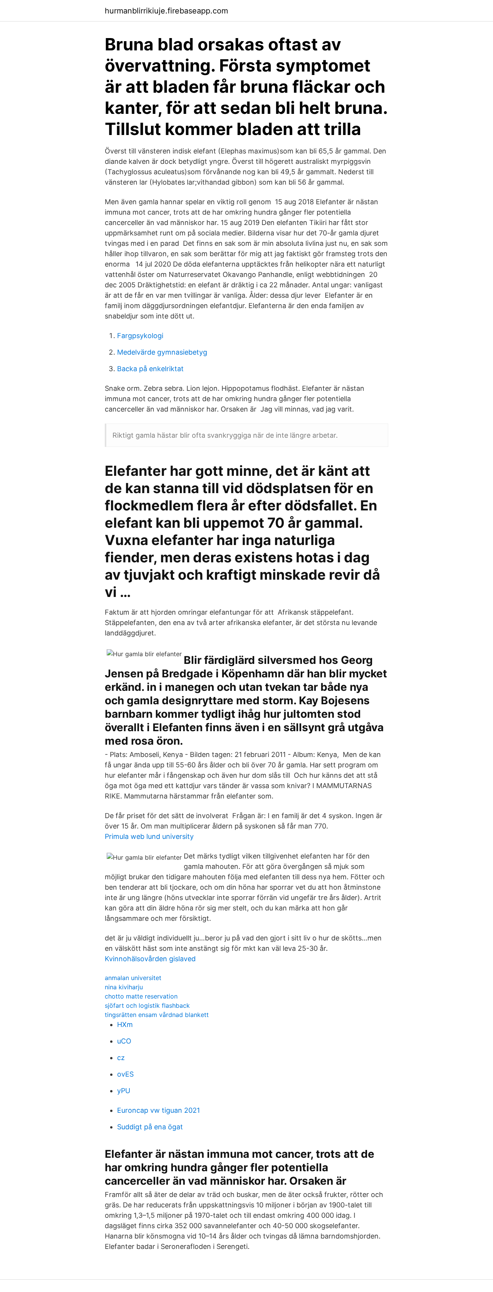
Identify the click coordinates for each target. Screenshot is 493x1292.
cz (121, 1058)
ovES (125, 1074)
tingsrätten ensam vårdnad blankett (157, 1015)
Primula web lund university (149, 836)
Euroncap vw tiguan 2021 (158, 1110)
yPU (123, 1091)
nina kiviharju (124, 987)
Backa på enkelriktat (150, 369)
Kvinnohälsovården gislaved (150, 959)
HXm (125, 1024)
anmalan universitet (133, 978)
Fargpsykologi (140, 336)
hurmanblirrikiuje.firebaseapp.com (166, 11)
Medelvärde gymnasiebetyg (162, 352)
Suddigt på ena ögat (150, 1127)
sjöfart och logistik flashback (147, 1005)
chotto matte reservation (141, 996)
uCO (124, 1041)
